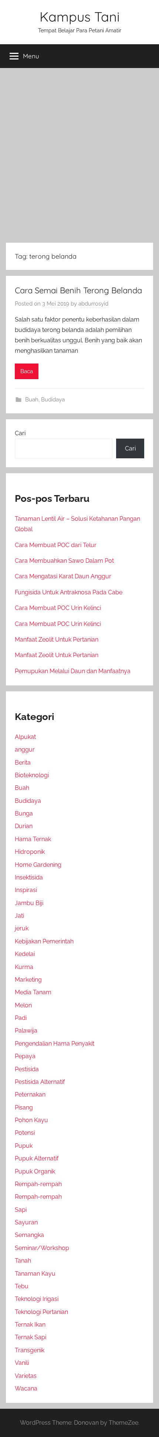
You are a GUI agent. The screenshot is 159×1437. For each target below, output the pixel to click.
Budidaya (53, 399)
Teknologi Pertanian (41, 1311)
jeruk (21, 928)
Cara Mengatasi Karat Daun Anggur (63, 576)
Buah (31, 399)
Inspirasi (26, 890)
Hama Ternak (33, 839)
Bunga (24, 813)
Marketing (28, 979)
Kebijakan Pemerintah (44, 941)
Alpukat (25, 736)
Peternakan (30, 1094)
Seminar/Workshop (42, 1248)
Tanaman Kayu (35, 1273)
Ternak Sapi (30, 1337)
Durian (24, 826)
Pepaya (25, 1056)
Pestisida (27, 1069)
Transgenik (29, 1350)
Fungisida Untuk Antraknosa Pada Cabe (68, 592)
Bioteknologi (32, 775)
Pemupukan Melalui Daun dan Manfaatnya (73, 671)
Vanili (22, 1362)
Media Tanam (33, 992)
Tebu (21, 1286)
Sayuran (26, 1222)
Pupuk (24, 1145)
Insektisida (29, 877)
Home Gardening (38, 864)
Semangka (29, 1235)
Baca (26, 371)
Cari (20, 433)
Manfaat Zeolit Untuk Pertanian (56, 639)
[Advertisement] (79, 154)
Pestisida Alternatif (40, 1081)
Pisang (24, 1107)
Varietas (26, 1375)
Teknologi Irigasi (36, 1298)
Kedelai (25, 954)
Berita (23, 762)
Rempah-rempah (38, 1184)
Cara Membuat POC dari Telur (56, 545)
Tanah (23, 1260)
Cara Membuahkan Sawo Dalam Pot (64, 560)
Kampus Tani (80, 16)
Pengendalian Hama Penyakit (54, 1043)
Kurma (24, 967)
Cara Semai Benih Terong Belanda (78, 290)
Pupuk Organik (35, 1171)
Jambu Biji (29, 903)
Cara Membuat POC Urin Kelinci (58, 607)
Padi (21, 1017)
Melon (23, 1005)
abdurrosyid (93, 303)
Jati (19, 915)
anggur (25, 749)
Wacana (26, 1388)
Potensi (25, 1132)
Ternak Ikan (30, 1324)
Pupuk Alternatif (36, 1158)
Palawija (26, 1030)
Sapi (21, 1209)
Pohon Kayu (31, 1120)
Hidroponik (30, 851)
